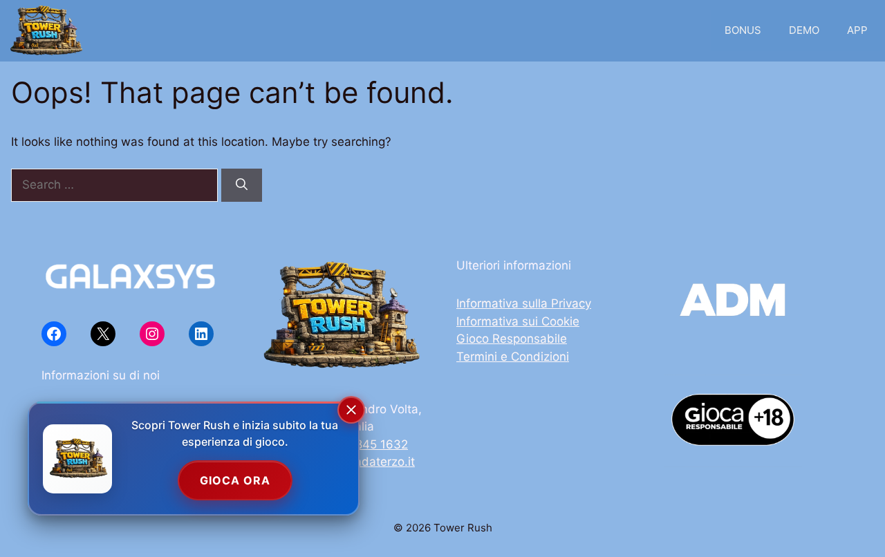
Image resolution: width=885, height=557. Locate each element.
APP (857, 30)
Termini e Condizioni (512, 357)
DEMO (804, 30)
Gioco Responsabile (511, 339)
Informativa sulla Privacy (523, 303)
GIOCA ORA (235, 480)
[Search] (241, 185)
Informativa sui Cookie (517, 321)
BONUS (743, 30)
